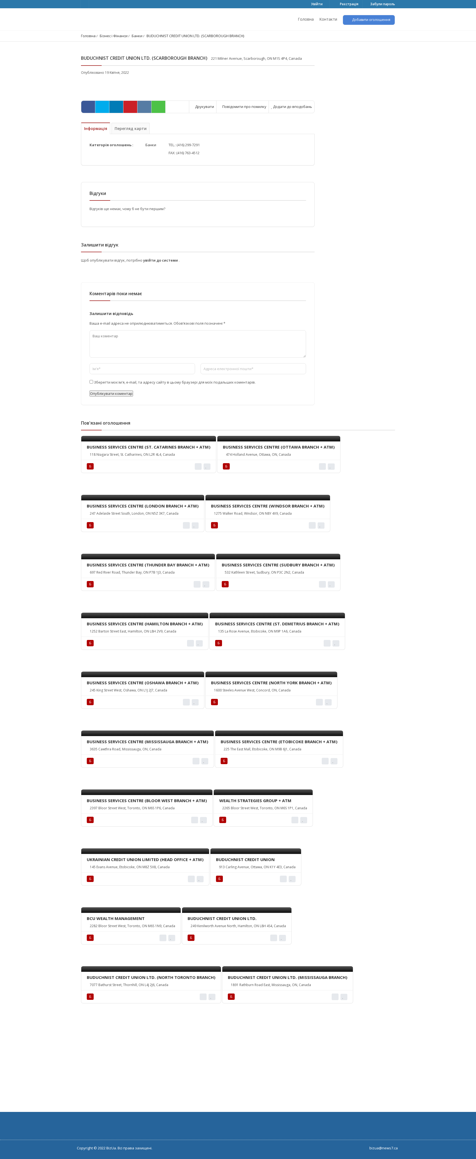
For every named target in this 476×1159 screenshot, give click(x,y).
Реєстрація (348, 4)
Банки (137, 35)
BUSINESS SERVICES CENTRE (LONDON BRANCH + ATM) (143, 506)
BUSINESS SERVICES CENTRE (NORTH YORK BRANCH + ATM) (271, 682)
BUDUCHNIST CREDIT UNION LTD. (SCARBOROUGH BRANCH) (195, 35)
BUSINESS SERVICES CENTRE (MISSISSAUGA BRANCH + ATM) (147, 741)
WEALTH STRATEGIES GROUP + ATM (255, 800)
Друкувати (204, 106)
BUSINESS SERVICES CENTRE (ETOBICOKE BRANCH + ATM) (279, 741)
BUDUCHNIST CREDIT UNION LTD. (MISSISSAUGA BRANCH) (287, 977)
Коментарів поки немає (116, 294)
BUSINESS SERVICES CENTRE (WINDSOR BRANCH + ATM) (267, 506)
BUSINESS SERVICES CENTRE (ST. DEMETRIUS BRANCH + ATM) (277, 623)
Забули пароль (382, 4)
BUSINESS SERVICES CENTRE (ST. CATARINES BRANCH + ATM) (148, 447)
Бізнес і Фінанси (114, 35)
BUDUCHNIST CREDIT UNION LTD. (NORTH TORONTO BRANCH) (151, 977)
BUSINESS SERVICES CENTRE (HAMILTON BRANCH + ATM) (145, 623)
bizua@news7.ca (383, 1148)
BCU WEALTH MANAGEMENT (116, 918)
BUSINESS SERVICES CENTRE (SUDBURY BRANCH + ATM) (278, 565)
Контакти (328, 19)
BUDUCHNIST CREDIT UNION (245, 859)
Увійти (316, 4)
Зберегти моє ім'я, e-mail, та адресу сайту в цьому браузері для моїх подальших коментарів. (175, 382)
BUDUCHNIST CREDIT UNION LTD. (222, 918)
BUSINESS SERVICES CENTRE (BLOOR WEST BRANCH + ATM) (147, 800)
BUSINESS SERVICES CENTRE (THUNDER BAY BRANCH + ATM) (148, 565)
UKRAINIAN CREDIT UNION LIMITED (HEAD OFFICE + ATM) (145, 859)
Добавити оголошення (370, 19)
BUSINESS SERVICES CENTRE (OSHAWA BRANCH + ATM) (143, 682)
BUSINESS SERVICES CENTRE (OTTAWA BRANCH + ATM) (279, 447)
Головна (306, 19)
